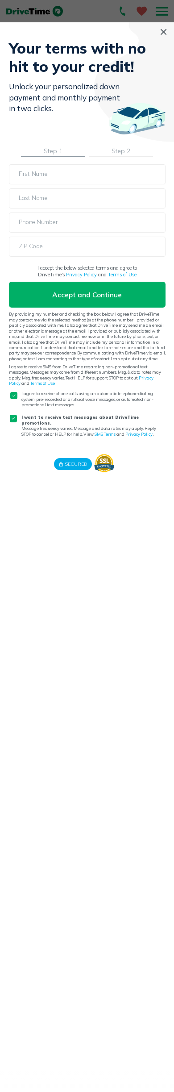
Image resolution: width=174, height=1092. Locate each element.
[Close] (163, 32)
